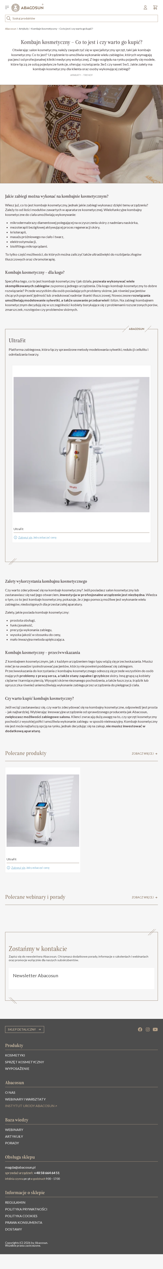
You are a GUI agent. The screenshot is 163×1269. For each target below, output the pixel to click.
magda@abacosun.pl (20, 1167)
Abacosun (10, 28)
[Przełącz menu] (8, 7)
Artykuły (24, 28)
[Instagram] (147, 1029)
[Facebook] (140, 1029)
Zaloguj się (25, 537)
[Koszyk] (154, 9)
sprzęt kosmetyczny (142, 717)
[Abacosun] (27, 8)
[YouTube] (155, 1029)
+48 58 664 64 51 (47, 1173)
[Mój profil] (146, 9)
